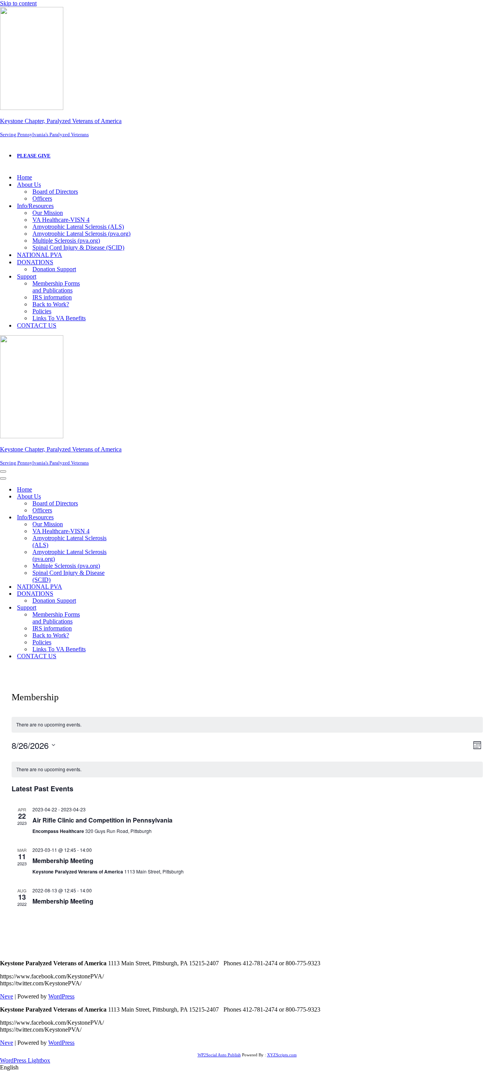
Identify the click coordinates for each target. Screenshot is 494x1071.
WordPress (61, 996)
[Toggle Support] (135, 608)
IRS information (52, 297)
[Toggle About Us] (135, 496)
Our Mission (47, 212)
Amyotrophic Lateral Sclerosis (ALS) (78, 226)
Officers (42, 198)
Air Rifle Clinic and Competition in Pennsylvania (102, 820)
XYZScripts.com (282, 1054)
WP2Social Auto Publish (219, 1054)
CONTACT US (36, 325)
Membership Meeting (62, 860)
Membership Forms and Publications (56, 287)
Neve (6, 996)
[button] (247, 1067)
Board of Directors (55, 191)
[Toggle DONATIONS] (135, 594)
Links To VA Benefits (59, 318)
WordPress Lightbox (25, 1060)
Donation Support (54, 269)
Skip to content (18, 3)
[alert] (247, 725)
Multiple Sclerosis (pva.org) (66, 240)
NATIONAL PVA (39, 255)
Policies (41, 311)
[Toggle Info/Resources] (135, 517)
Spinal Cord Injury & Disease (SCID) (78, 247)
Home (24, 177)
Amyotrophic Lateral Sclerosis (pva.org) (81, 233)
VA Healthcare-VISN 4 (61, 219)
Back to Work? (50, 304)
